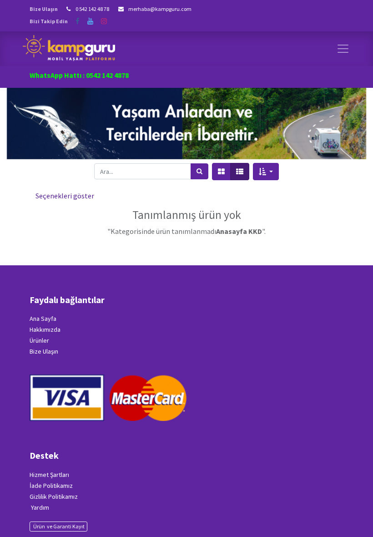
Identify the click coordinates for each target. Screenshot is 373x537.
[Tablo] (221, 171)
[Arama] (199, 171)
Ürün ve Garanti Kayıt (58, 526)
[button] (266, 171)
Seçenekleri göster (64, 195)
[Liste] (239, 171)
